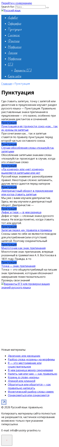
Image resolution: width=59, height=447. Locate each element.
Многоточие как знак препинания (23, 248)
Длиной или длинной (21, 381)
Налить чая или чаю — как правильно (32, 374)
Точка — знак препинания (18, 266)
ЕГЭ (10, 65)
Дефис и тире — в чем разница (21, 212)
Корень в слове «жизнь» (23, 377)
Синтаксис (14, 35)
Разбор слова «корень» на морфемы (31, 359)
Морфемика (14, 59)
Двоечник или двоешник (24, 356)
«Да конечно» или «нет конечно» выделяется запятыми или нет (22, 171)
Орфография (14, 24)
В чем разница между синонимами (30, 370)
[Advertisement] (29, 318)
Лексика (12, 53)
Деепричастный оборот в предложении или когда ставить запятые (27, 192)
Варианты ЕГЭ (23, 70)
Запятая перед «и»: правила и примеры (26, 230)
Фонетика (14, 41)
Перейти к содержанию (16, 3)
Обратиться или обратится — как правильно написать (29, 386)
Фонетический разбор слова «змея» (31, 391)
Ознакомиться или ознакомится (28, 395)
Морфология (14, 47)
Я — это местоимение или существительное (24, 364)
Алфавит (13, 18)
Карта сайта (14, 76)
